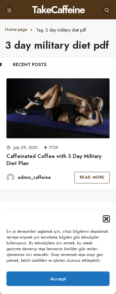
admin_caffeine (34, 177)
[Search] (106, 9)
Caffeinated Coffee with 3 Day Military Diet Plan (54, 159)
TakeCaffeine (58, 9)
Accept (58, 278)
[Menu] (9, 9)
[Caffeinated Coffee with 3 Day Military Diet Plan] (58, 108)
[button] (106, 219)
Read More (92, 177)
